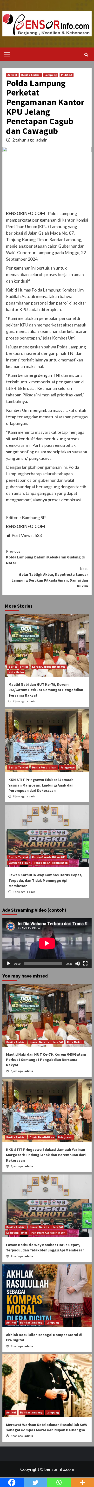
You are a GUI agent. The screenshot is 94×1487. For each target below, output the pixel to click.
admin (41, 140)
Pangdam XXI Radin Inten (51, 862)
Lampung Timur (19, 862)
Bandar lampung (31, 1322)
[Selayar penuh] (85, 963)
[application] (47, 943)
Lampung (51, 75)
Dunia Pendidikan (44, 767)
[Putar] (8, 963)
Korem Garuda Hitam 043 (48, 666)
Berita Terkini (30, 75)
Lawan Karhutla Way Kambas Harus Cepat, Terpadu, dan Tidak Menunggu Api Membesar (45, 880)
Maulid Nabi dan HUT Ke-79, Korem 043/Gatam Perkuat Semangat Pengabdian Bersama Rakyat (45, 690)
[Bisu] (77, 963)
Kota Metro (16, 672)
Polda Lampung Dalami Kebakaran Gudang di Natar (45, 557)
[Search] (86, 54)
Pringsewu (67, 767)
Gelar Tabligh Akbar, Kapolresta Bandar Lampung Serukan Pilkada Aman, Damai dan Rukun (50, 577)
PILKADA (66, 75)
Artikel (12, 75)
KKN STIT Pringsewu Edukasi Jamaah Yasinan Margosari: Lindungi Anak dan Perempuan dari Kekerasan (41, 785)
